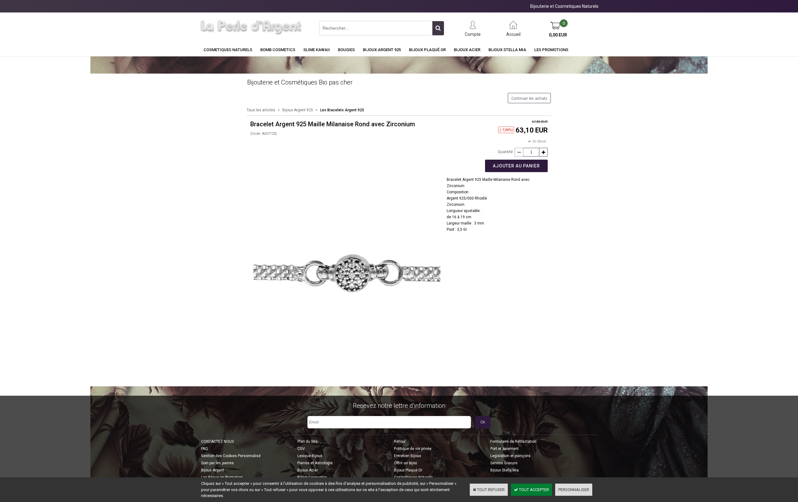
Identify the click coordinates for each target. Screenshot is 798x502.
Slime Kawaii (316, 49)
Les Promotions (551, 49)
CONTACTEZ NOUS (217, 441)
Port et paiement (504, 448)
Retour (400, 441)
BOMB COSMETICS (277, 49)
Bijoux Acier (467, 49)
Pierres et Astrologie (315, 463)
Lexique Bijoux (309, 456)
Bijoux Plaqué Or (427, 49)
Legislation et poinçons (510, 456)
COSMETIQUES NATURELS (228, 49)
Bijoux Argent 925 (382, 49)
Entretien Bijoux (407, 456)
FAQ (204, 448)
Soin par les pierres (217, 463)
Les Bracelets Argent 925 (342, 110)
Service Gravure (503, 463)
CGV (301, 448)
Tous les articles (261, 110)
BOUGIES (346, 49)
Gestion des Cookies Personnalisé (231, 456)
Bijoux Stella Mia (507, 49)
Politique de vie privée (412, 448)
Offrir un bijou (405, 463)
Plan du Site (307, 441)
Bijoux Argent (212, 470)
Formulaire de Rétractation (513, 441)
